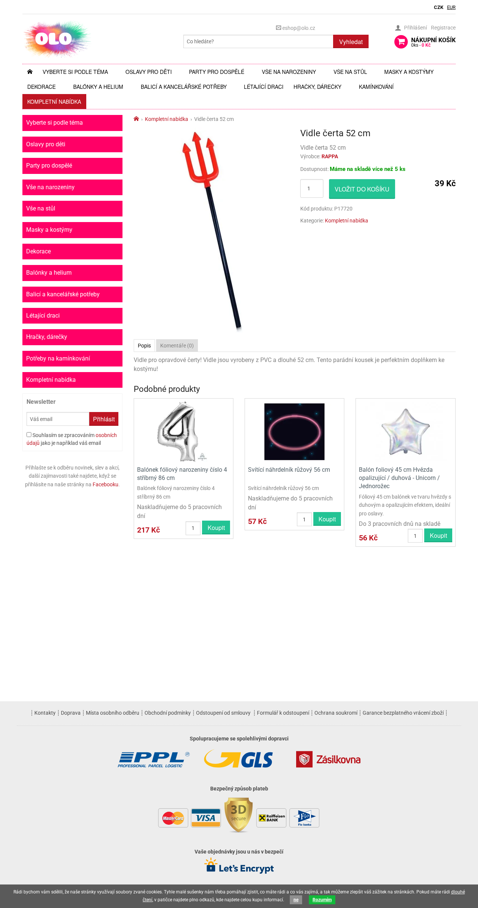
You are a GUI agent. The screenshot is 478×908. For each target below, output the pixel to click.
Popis (144, 346)
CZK (438, 7)
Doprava (71, 713)
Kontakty (45, 713)
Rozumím (322, 899)
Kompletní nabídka (54, 101)
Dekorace (41, 86)
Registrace (443, 28)
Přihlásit (104, 419)
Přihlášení (415, 28)
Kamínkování (376, 86)
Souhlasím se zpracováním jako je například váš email (72, 439)
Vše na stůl (350, 71)
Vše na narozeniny (289, 71)
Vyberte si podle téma (75, 71)
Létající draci (263, 86)
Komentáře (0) (177, 346)
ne (296, 899)
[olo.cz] (57, 38)
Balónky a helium (98, 86)
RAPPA (330, 156)
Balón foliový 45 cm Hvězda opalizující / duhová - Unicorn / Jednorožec (399, 478)
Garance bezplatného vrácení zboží (403, 713)
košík (433, 42)
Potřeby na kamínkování (58, 358)
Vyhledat (351, 41)
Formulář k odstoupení (283, 713)
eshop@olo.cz (298, 28)
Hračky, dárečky (317, 86)
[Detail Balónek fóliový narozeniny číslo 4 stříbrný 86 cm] (183, 431)
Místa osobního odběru (112, 713)
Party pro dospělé (216, 71)
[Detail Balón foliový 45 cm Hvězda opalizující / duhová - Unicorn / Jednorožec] (405, 431)
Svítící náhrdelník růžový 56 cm (289, 469)
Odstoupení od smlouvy (223, 713)
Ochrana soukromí (335, 713)
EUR (451, 7)
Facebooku (105, 484)
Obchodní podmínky (168, 713)
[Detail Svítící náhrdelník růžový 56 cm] (294, 431)
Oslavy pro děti (148, 71)
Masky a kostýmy (409, 71)
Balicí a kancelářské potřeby (184, 86)
